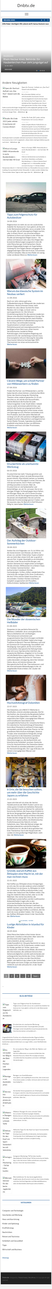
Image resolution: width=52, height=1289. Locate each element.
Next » (36, 976)
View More (8, 69)
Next (47, 20)
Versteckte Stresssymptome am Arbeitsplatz (28, 1091)
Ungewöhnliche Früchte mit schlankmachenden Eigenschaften (23, 1037)
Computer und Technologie (12, 1210)
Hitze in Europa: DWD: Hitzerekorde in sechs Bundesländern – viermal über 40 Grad (35, 150)
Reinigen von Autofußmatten (22, 1075)
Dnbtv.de (26, 5)
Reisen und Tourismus (10, 1236)
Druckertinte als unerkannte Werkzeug (26, 1024)
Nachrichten (8, 55)
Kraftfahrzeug (8, 1228)
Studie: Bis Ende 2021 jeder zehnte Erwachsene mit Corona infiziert (33, 118)
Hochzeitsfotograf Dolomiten (23, 702)
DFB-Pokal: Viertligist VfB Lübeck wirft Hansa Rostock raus (24, 61)
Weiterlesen (21, 112)
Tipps (4, 1245)
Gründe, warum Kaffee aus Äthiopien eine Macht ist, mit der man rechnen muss (25, 873)
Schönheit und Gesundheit (12, 1241)
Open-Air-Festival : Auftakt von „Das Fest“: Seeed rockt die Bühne (36, 88)
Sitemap (5, 1258)
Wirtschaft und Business (12, 1249)
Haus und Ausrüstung (10, 1219)
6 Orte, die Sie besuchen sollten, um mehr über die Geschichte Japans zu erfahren (24, 792)
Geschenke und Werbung (12, 1215)
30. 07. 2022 (8, 65)
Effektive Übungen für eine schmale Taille (27, 1112)
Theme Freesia (22, 1277)
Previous (44, 20)
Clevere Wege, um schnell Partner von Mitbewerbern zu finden (25, 382)
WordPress (32, 1277)
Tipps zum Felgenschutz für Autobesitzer (27, 1004)
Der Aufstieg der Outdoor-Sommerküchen (21, 542)
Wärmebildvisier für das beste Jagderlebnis (27, 1177)
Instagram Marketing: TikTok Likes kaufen (27, 1156)
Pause (41, 20)
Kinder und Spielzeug (10, 1223)
